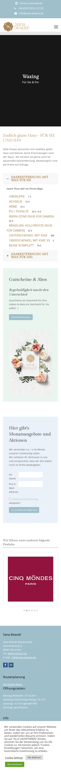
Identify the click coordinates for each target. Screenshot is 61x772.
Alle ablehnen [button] (34, 757)
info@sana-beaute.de (31, 13)
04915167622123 (17, 653)
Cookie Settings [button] (14, 757)
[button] (56, 26)
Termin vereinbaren (31, 3)
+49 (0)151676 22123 (31, 8)
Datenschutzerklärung (25, 499)
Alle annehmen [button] (14, 764)
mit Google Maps (12, 684)
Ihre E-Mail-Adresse (13, 487)
